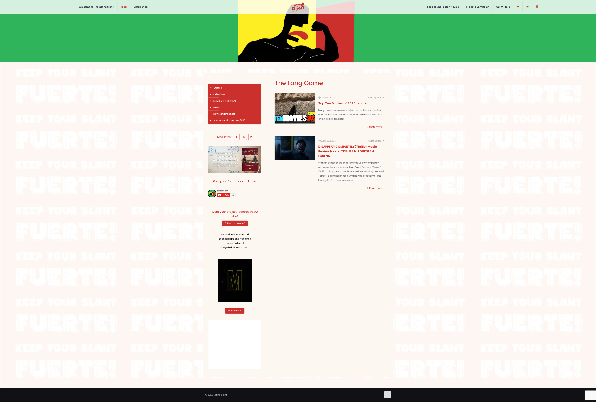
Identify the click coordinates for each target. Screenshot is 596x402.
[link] (234, 159)
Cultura (217, 87)
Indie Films (219, 94)
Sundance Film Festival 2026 (229, 120)
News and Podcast (224, 113)
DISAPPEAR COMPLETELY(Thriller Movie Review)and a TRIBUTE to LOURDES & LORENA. (347, 151)
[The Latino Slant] (298, 7)
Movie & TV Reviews (224, 100)
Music (216, 107)
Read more (375, 126)
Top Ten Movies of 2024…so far (342, 103)
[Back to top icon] (387, 394)
